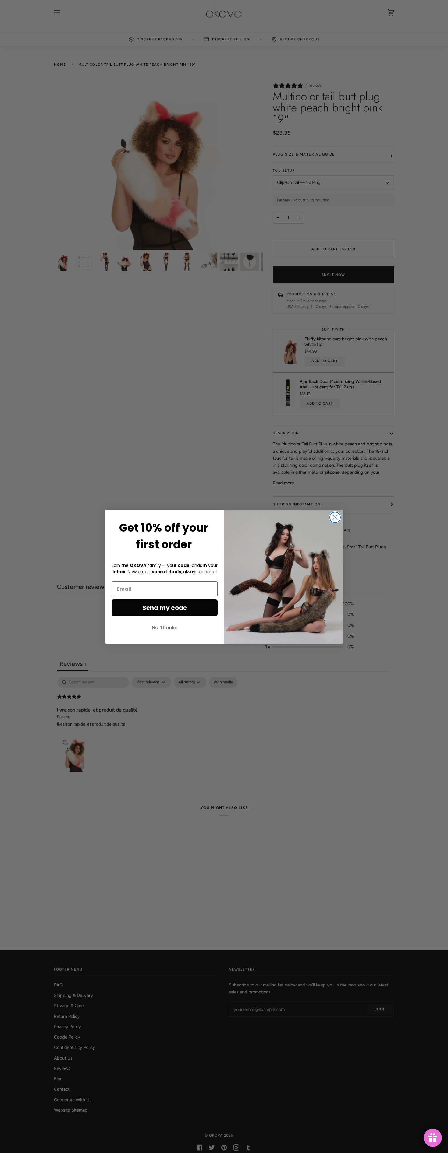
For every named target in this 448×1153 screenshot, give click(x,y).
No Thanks (165, 627)
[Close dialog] (335, 517)
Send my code (164, 607)
